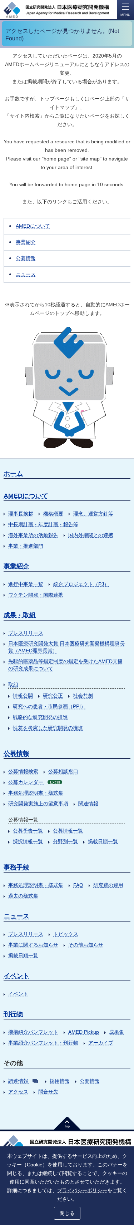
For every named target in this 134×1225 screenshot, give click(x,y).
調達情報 (18, 1081)
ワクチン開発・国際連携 (35, 595)
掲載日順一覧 (103, 841)
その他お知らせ (85, 945)
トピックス (65, 934)
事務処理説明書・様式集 (35, 793)
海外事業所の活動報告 (33, 535)
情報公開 (23, 695)
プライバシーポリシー (82, 1190)
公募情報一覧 (68, 831)
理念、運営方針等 (93, 514)
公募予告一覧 (28, 831)
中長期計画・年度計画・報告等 (43, 524)
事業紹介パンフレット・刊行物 (43, 1043)
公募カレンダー (34, 782)
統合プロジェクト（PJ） (81, 584)
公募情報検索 (23, 771)
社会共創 (83, 695)
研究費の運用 (108, 885)
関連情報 (88, 803)
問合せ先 (48, 1092)
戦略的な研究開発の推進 (40, 717)
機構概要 (53, 514)
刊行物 (13, 1014)
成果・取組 (20, 615)
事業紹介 (26, 242)
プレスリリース (25, 633)
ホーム (13, 473)
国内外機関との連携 (90, 535)
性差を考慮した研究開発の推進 (48, 728)
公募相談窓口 (63, 771)
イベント (16, 975)
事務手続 (16, 867)
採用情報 (60, 1081)
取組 (13, 684)
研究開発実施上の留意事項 (38, 803)
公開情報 (90, 1081)
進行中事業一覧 (25, 584)
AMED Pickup (83, 1032)
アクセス (18, 1092)
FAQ (78, 885)
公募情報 (26, 258)
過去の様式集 (23, 896)
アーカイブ (100, 1043)
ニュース (26, 274)
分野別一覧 (65, 841)
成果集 (116, 1032)
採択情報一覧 (28, 841)
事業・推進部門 (25, 546)
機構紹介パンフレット (33, 1032)
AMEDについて (33, 226)
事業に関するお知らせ (33, 945)
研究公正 (53, 695)
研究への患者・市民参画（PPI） (49, 706)
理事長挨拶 (20, 514)
